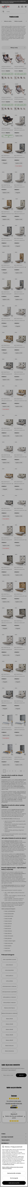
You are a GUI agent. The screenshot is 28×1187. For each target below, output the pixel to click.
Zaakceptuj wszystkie (14, 1183)
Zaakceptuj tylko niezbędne (14, 1173)
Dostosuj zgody (14, 1178)
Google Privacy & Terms (9, 1164)
